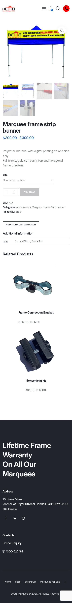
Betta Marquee (19, 593)
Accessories (23, 207)
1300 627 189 (14, 551)
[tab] (21, 224)
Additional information (21, 224)
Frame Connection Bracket (36, 312)
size (5, 174)
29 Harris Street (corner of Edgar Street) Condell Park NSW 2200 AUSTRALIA (35, 504)
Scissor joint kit (36, 380)
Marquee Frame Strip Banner (48, 207)
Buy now (29, 192)
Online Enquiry (12, 543)
